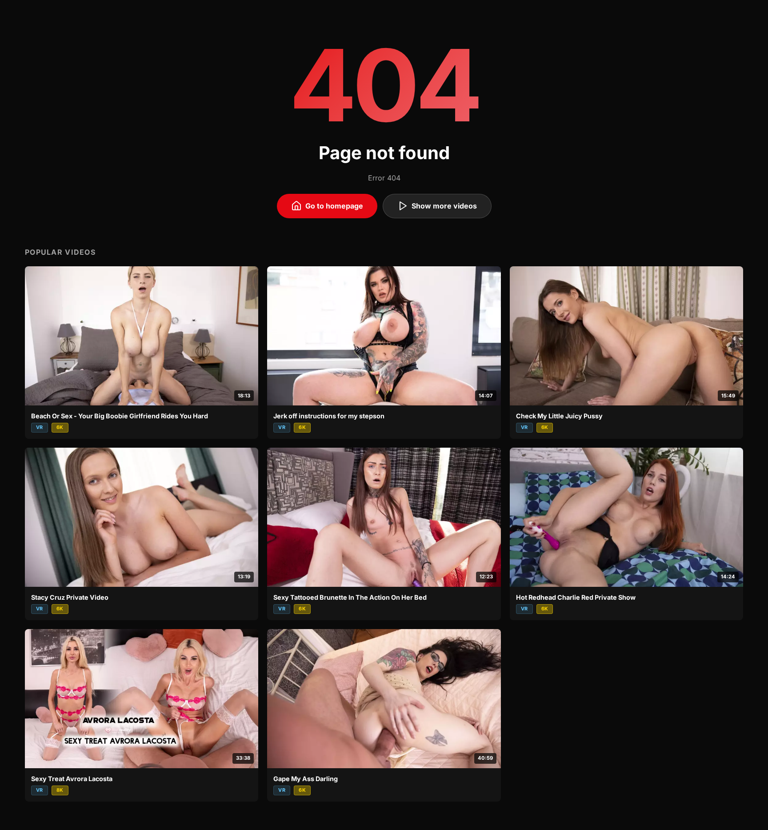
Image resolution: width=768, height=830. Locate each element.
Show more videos (444, 205)
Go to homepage (334, 205)
